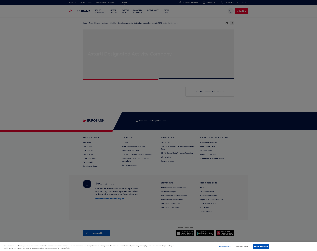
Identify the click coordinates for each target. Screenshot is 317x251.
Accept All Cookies (261, 246)
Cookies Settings (225, 246)
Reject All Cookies (242, 246)
